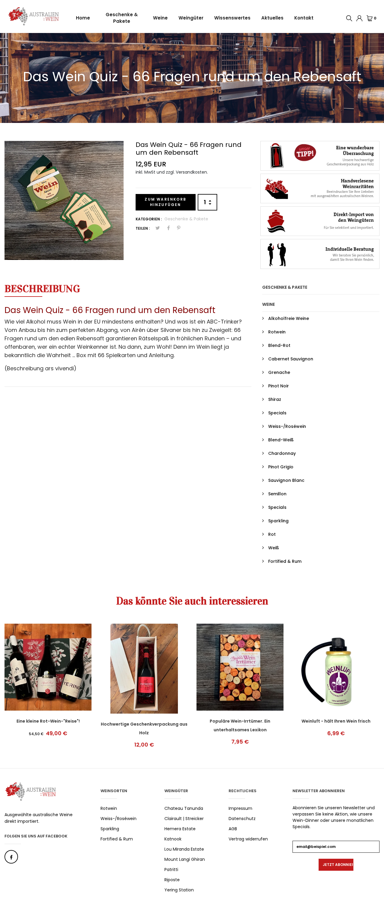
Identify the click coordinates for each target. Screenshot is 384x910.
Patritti (171, 870)
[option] (64, 200)
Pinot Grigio (280, 467)
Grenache (279, 372)
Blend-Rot (279, 345)
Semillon (277, 494)
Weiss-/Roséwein (287, 426)
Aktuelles (272, 18)
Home (83, 18)
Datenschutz (242, 819)
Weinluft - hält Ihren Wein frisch (336, 721)
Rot (272, 534)
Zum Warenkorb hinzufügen (165, 202)
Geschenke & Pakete (122, 18)
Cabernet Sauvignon (290, 359)
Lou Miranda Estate (184, 849)
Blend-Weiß (281, 440)
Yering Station (179, 890)
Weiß (273, 548)
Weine (160, 18)
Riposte (172, 880)
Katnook (173, 839)
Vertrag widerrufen (248, 839)
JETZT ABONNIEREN (338, 864)
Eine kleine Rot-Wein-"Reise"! (48, 721)
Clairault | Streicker (184, 819)
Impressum (240, 808)
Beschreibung (42, 288)
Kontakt (304, 18)
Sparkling (278, 521)
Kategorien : (149, 219)
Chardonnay (282, 453)
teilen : (143, 228)
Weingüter (190, 18)
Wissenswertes (232, 18)
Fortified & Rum (285, 561)
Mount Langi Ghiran (184, 859)
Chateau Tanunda (183, 808)
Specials (277, 413)
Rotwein (277, 332)
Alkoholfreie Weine (288, 318)
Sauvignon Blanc (286, 480)
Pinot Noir (278, 386)
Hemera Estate (180, 829)
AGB (233, 829)
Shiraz (274, 399)
